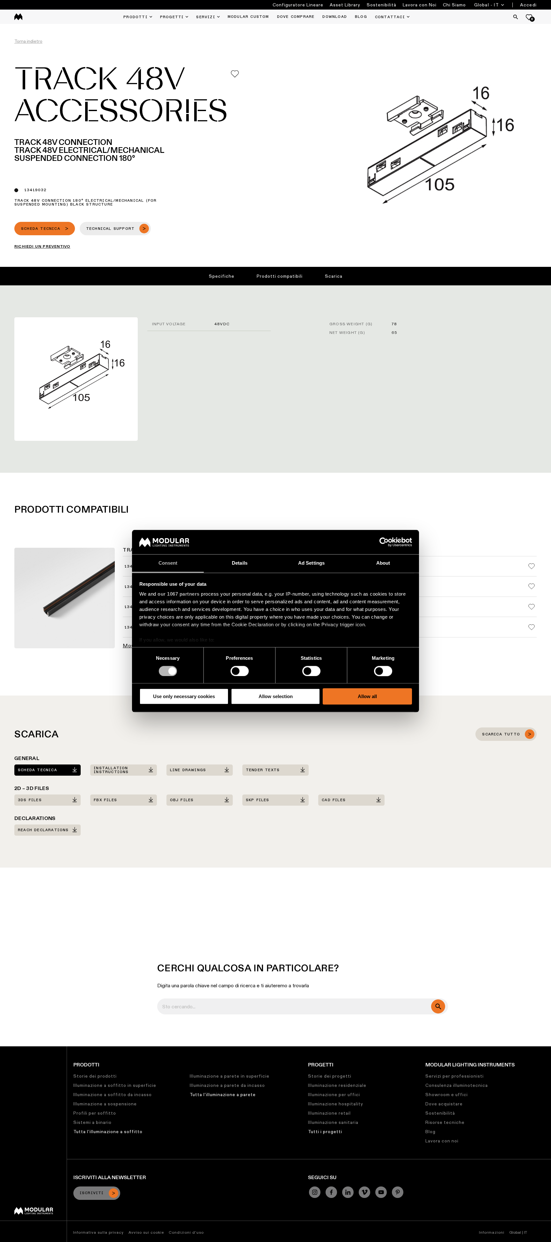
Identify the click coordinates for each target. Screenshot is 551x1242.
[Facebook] (331, 1192)
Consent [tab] (168, 563)
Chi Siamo (454, 5)
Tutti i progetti (325, 1131)
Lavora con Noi (420, 5)
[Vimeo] (364, 1192)
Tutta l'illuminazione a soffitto (108, 1131)
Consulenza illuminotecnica (456, 1085)
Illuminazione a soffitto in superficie (114, 1085)
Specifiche (221, 276)
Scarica (333, 276)
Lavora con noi (442, 1141)
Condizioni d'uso (186, 1232)
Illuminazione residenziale (337, 1085)
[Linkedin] (348, 1192)
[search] (438, 1006)
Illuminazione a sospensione (105, 1104)
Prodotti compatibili (280, 276)
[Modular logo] (33, 1213)
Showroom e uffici (446, 1094)
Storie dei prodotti (95, 1076)
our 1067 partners (179, 594)
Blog (430, 1131)
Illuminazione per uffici (334, 1094)
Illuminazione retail (329, 1113)
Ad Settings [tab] (311, 563)
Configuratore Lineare (298, 5)
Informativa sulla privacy (98, 1232)
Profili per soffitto (94, 1113)
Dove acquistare (444, 1104)
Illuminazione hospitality (335, 1104)
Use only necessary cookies (184, 696)
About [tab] (383, 563)
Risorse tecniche (445, 1122)
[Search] (516, 17)
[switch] (240, 671)
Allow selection (276, 696)
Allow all (367, 696)
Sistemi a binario (92, 1122)
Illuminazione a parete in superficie (229, 1076)
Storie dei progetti (329, 1076)
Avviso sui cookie (146, 1232)
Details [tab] (239, 563)
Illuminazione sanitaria (333, 1122)
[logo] (18, 16)
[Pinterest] (397, 1192)
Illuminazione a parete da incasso (227, 1085)
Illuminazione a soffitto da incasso (112, 1094)
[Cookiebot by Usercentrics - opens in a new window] (384, 542)
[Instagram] (314, 1192)
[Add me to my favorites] (235, 74)
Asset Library (345, 5)
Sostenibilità (381, 5)
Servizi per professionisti (454, 1076)
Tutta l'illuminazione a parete (223, 1094)
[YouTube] (381, 1192)
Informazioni (491, 1232)
